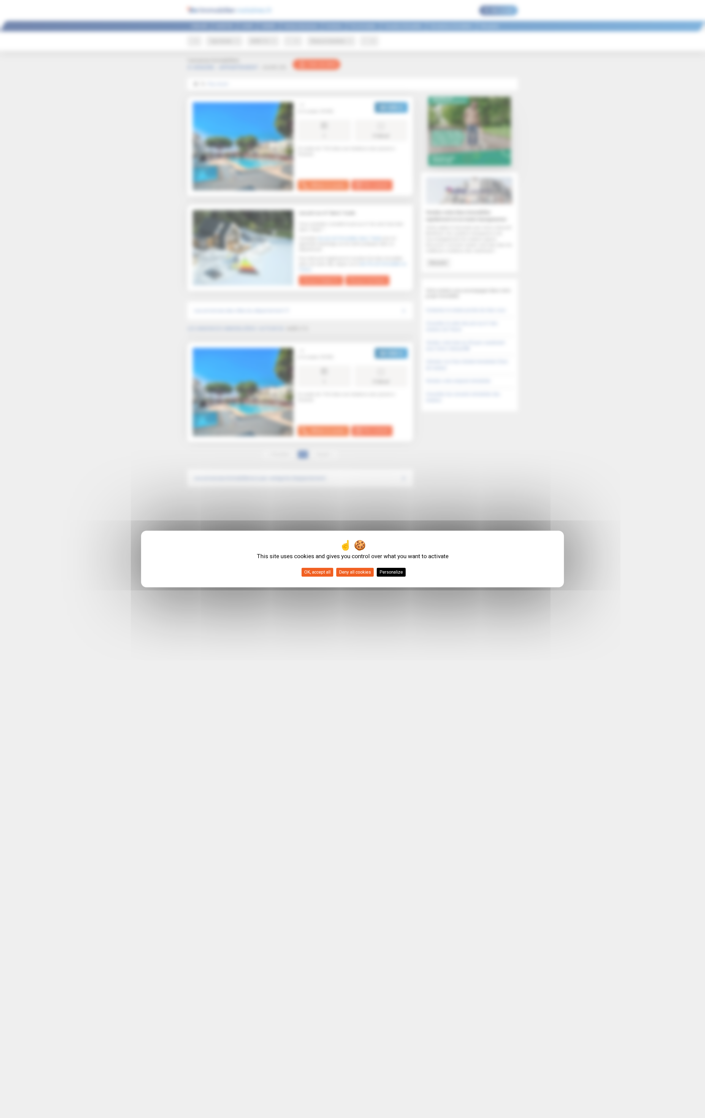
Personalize (391, 572)
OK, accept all (317, 572)
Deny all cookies (355, 572)
